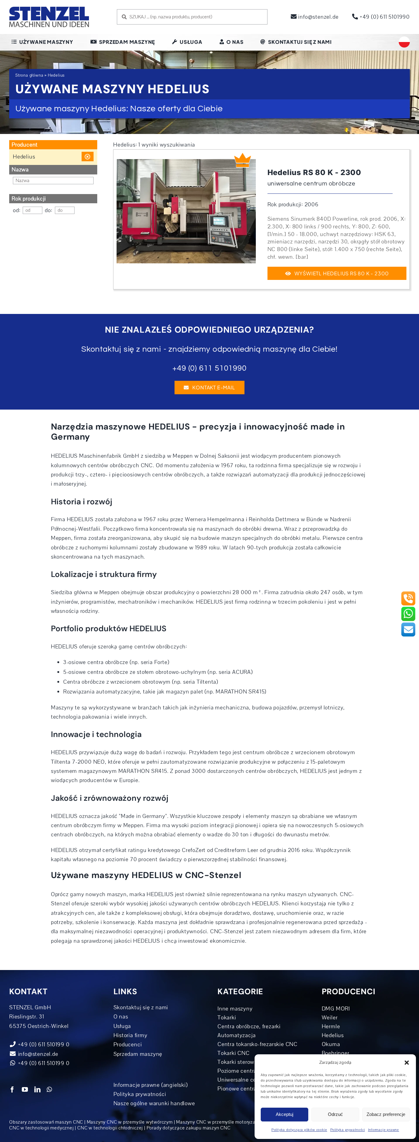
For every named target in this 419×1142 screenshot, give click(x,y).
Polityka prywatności (347, 1130)
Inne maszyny (235, 1008)
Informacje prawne (383, 1130)
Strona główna (29, 75)
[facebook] (12, 1090)
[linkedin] (37, 1090)
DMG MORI (336, 1008)
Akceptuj (284, 1114)
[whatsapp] (49, 1090)
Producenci (127, 1044)
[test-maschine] (186, 162)
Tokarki (226, 1017)
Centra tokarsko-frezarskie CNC (257, 1044)
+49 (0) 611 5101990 (384, 17)
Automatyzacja (236, 1035)
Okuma (331, 1044)
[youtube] (25, 1090)
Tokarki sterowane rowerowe (253, 1062)
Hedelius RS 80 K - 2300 (314, 172)
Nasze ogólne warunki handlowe (154, 1103)
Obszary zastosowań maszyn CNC (46, 1122)
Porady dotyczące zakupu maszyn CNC (189, 1128)
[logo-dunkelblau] (49, 9)
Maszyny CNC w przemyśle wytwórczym (130, 1122)
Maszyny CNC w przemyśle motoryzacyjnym (223, 1122)
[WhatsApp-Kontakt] (408, 609)
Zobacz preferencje (386, 1114)
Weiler (330, 1017)
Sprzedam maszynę (138, 1054)
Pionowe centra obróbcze (249, 1088)
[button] (407, 1063)
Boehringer (335, 1053)
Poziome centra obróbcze (249, 1071)
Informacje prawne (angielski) (150, 1085)
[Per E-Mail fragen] (408, 624)
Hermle (331, 1026)
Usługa (122, 1026)
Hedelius (333, 1035)
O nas (120, 1016)
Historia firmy (130, 1035)
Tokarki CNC (233, 1053)
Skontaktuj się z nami (140, 1007)
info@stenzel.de (318, 17)
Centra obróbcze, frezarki (249, 1026)
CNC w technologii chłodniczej (110, 1128)
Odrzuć (335, 1114)
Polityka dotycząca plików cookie (299, 1130)
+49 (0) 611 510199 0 (43, 1063)
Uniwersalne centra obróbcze (254, 1079)
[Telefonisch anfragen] (408, 593)
